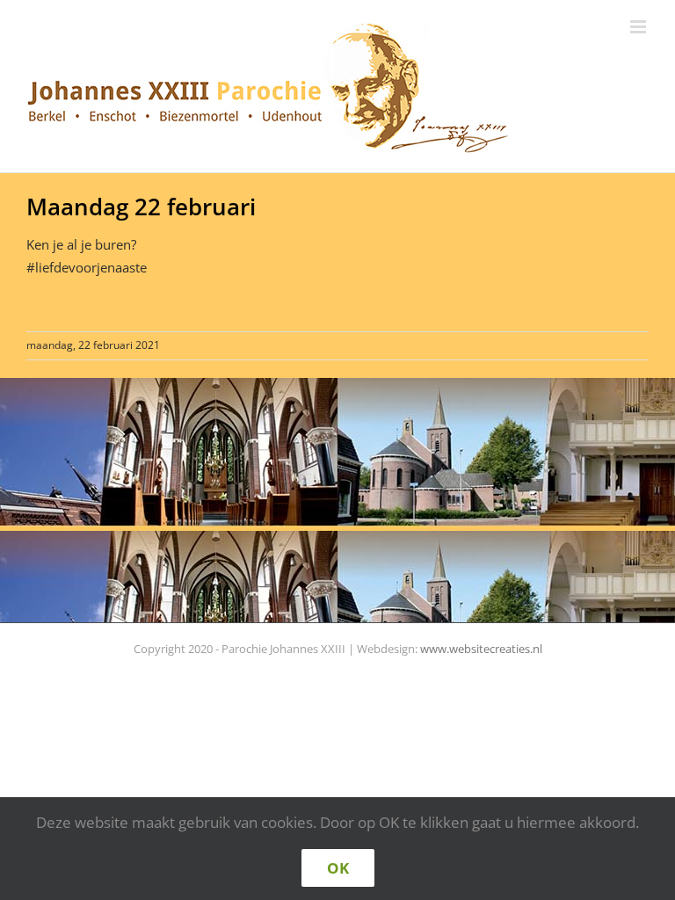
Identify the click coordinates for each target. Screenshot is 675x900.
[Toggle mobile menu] (639, 27)
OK (338, 868)
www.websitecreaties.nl (481, 649)
